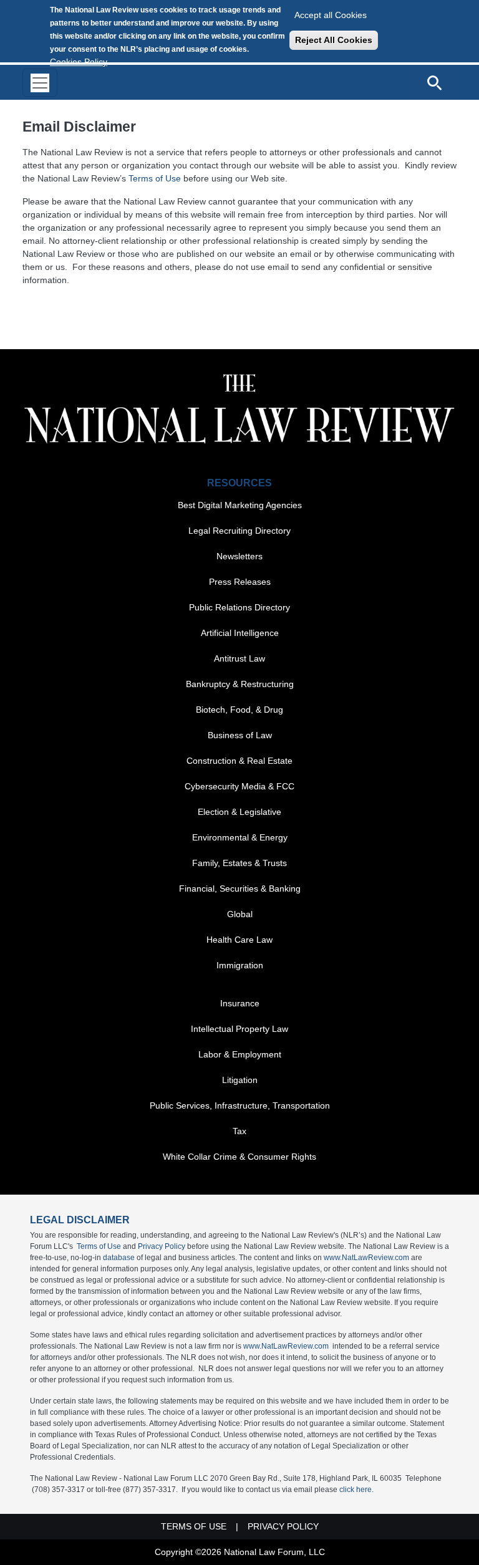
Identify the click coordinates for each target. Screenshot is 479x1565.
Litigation (240, 1080)
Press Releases (240, 582)
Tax (239, 1131)
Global (240, 914)
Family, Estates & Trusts (239, 863)
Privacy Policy (161, 1246)
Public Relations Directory (239, 607)
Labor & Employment (239, 1054)
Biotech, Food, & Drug (239, 710)
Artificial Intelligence (240, 633)
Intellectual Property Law (239, 1029)
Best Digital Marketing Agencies (240, 505)
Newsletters (239, 556)
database (119, 1257)
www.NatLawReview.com (366, 1257)
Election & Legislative (239, 812)
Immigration (239, 965)
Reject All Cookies (333, 40)
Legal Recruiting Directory (239, 531)
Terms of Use (154, 178)
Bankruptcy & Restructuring (240, 684)
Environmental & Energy (240, 837)
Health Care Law (239, 940)
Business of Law (240, 735)
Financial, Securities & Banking (240, 888)
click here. (356, 1489)
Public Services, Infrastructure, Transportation (240, 1105)
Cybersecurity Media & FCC (239, 786)
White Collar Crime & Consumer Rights (239, 1157)
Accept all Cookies (330, 15)
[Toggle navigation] (39, 83)
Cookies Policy (78, 62)
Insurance (239, 1003)
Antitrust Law (239, 658)
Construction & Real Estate (239, 761)
